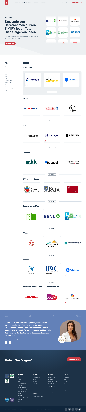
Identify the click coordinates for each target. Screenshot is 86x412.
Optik (6, 76)
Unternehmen (67, 377)
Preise (29, 2)
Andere (6, 86)
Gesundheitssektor (8, 82)
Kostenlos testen (75, 2)
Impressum (37, 409)
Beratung (20, 399)
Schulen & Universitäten (23, 389)
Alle (5, 66)
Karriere (65, 379)
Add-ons (34, 379)
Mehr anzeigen (51, 120)
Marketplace (35, 381)
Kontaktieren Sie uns (74, 359)
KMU (19, 377)
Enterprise (36, 2)
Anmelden (50, 379)
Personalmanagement (22, 387)
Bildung (6, 84)
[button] (6, 342)
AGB (41, 409)
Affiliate (65, 391)
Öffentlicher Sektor (8, 80)
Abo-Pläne (35, 389)
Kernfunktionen (36, 377)
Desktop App (51, 389)
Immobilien (20, 385)
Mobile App (50, 393)
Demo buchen (51, 383)
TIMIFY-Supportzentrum (38, 396)
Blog (65, 383)
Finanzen (6, 78)
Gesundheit (20, 395)
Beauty (19, 393)
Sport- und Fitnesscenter (23, 397)
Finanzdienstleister (22, 383)
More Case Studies (51, 91)
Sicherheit (35, 383)
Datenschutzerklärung (48, 409)
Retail (6, 74)
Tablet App (50, 391)
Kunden (65, 381)
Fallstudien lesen (10, 43)
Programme (66, 389)
